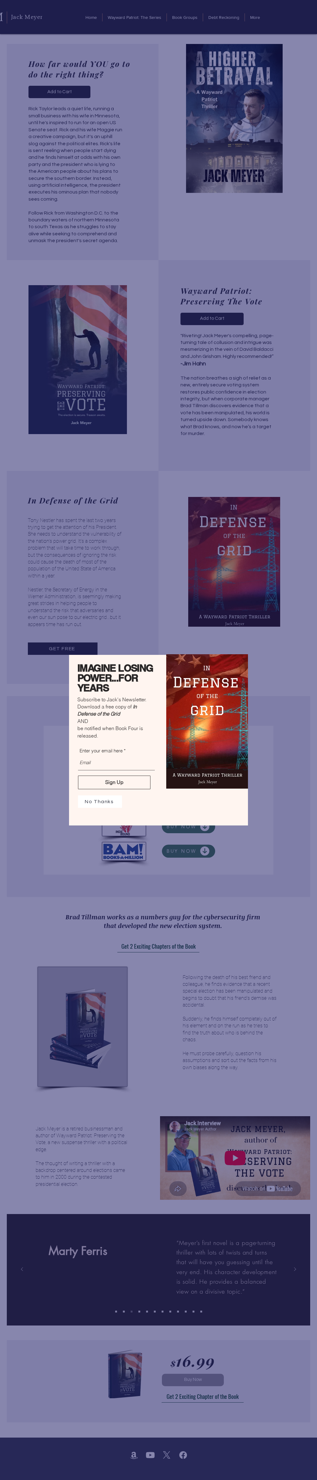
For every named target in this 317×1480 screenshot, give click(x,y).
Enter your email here (101, 750)
